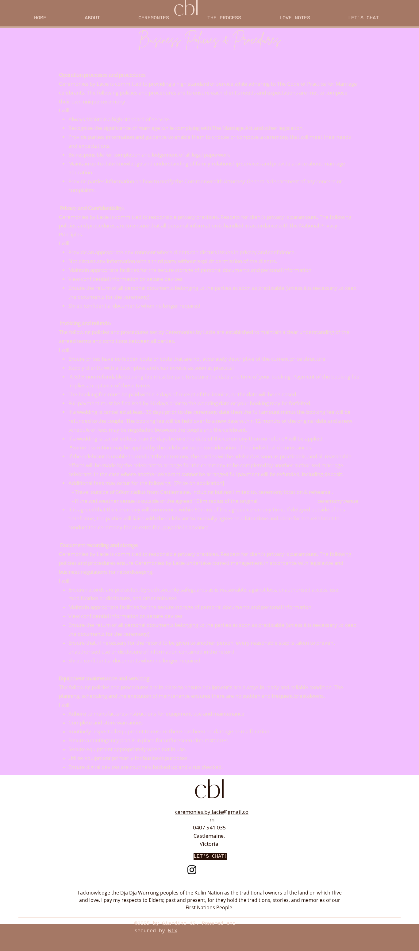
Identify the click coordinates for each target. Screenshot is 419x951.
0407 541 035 (209, 827)
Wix (172, 931)
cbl (209, 792)
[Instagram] (192, 870)
